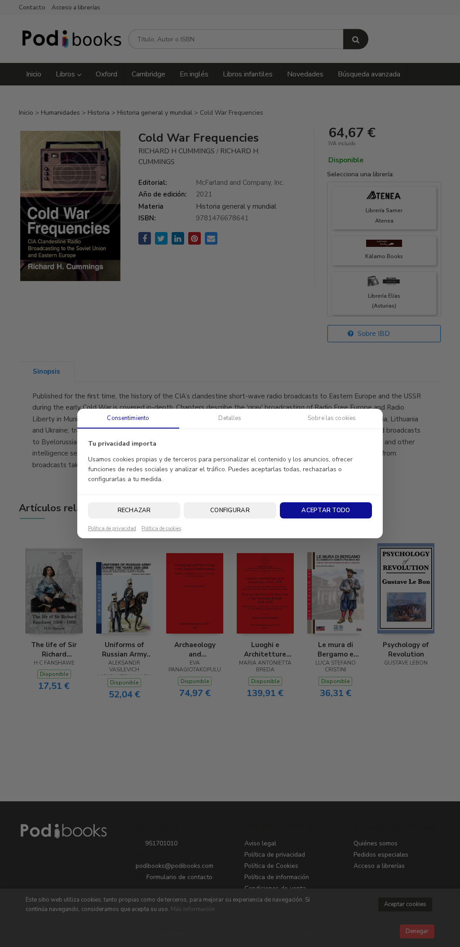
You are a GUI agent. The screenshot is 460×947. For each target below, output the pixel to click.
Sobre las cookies (332, 418)
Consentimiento (128, 418)
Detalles (229, 418)
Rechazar (134, 510)
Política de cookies (161, 529)
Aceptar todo (325, 510)
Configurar (230, 510)
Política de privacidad (112, 529)
